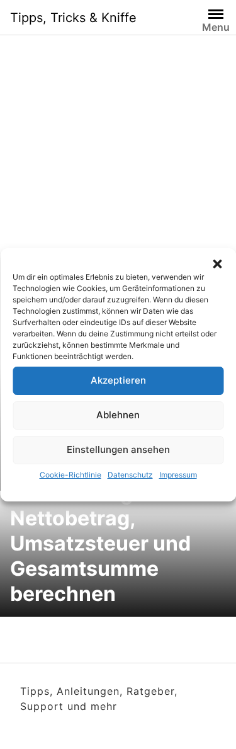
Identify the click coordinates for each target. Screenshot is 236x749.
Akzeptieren (118, 380)
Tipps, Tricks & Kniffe (73, 17)
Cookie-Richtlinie (70, 474)
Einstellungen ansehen (118, 449)
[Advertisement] (118, 180)
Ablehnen (118, 415)
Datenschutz (130, 474)
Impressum (178, 474)
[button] (217, 264)
